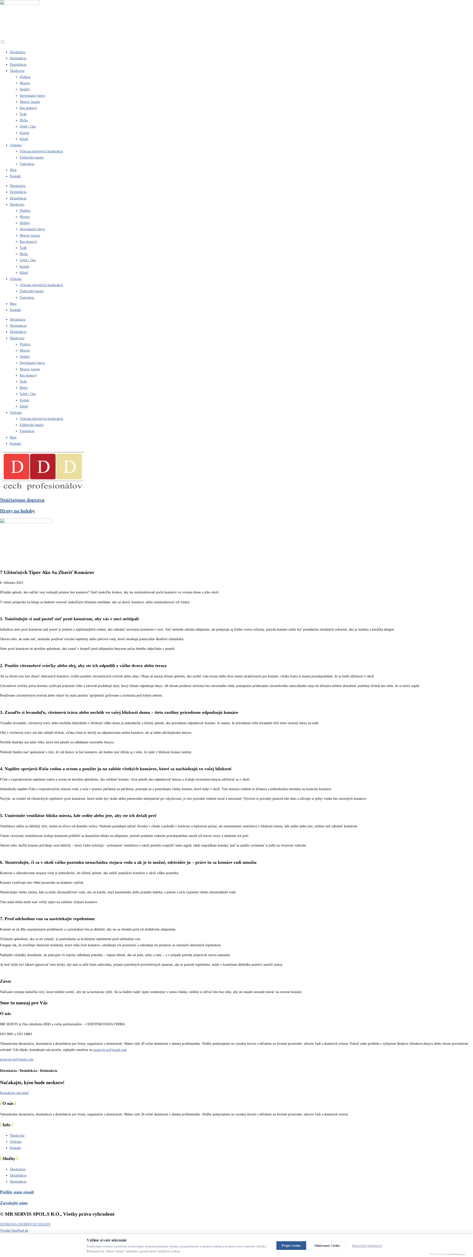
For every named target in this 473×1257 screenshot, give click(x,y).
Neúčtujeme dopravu (22, 500)
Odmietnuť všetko (327, 1245)
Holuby (25, 89)
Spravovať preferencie (367, 1245)
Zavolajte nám (14, 1202)
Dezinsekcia (18, 58)
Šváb (23, 114)
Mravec (25, 83)
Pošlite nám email (17, 1192)
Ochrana (15, 145)
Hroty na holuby (17, 510)
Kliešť (24, 139)
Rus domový (28, 108)
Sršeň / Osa (27, 126)
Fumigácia (27, 164)
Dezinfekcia (18, 64)
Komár (24, 133)
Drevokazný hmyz (32, 96)
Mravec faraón (30, 102)
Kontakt (15, 176)
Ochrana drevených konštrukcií (41, 151)
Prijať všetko (291, 1245)
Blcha (24, 120)
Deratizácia (17, 52)
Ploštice (25, 77)
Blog (13, 170)
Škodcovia (17, 71)
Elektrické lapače (32, 157)
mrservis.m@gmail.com (110, 1050)
